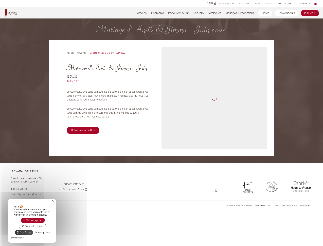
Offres (265, 12)
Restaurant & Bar (178, 12)
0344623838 (20, 189)
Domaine (141, 12)
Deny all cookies (34, 226)
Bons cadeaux (286, 12)
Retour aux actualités (83, 130)
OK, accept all (33, 220)
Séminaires (214, 12)
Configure (25, 232)
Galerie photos (227, 3)
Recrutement (284, 3)
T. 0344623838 (303, 3)
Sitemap (305, 205)
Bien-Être (198, 12)
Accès (257, 3)
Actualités (244, 3)
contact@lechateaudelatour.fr (27, 194)
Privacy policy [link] (42, 232)
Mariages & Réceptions (239, 12)
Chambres (157, 12)
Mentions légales (286, 205)
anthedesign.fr (17, 238)
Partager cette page (73, 184)
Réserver (310, 13)
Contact (269, 3)
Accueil (70, 53)
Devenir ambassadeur (238, 205)
